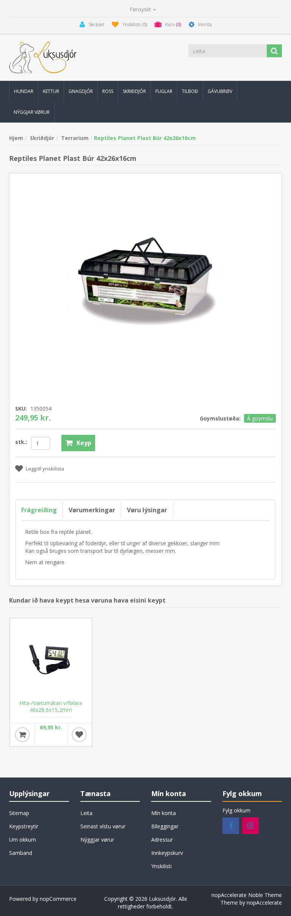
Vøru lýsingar (147, 510)
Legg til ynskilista (45, 468)
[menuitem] (23, 91)
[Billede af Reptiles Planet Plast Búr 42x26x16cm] (145, 282)
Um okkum (22, 839)
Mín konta (163, 813)
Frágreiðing (39, 510)
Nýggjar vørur (97, 839)
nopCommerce (58, 898)
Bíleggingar (164, 826)
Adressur (162, 839)
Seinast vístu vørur (102, 826)
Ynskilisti (161, 866)
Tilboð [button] (190, 91)
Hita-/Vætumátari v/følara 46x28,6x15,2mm (50, 706)
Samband (20, 852)
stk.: (21, 441)
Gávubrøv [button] (220, 91)
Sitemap (19, 813)
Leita (86, 813)
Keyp (84, 443)
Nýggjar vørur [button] (32, 112)
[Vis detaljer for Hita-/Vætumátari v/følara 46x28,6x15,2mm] (51, 659)
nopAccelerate (264, 902)
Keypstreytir (23, 826)
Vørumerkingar (92, 510)
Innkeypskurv (167, 852)
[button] (23, 91)
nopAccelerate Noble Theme (246, 895)
